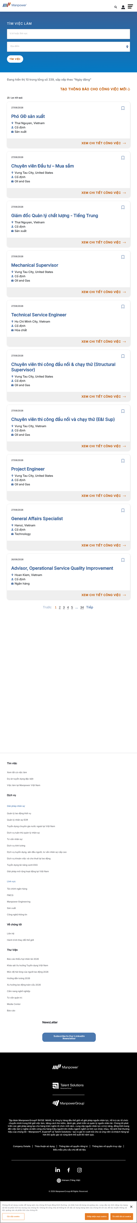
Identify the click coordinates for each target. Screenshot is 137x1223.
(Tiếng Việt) (71, 1180)
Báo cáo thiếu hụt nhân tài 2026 (23, 959)
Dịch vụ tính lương (16, 845)
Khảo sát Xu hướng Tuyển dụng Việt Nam (27, 965)
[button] (130, 6)
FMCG (10, 895)
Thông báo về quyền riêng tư (73, 1146)
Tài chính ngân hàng (17, 888)
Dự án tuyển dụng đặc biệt (20, 778)
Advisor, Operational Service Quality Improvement (62, 568)
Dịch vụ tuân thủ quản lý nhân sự (23, 832)
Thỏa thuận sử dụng (45, 1146)
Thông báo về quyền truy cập (106, 1146)
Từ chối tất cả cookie (121, 1216)
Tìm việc (15, 59)
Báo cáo (11, 1010)
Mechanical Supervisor (34, 265)
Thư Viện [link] (12, 949)
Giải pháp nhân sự (16, 806)
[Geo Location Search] (127, 47)
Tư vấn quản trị (14, 997)
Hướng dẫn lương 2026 (18, 978)
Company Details (21, 1146)
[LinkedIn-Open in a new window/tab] (57, 1169)
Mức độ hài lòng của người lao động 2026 (28, 971)
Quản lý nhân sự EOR (17, 819)
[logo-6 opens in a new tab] (68, 1104)
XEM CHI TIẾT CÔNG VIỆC (101, 143)
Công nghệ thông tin (17, 914)
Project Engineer (28, 469)
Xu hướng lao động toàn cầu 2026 (24, 984)
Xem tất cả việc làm (17, 772)
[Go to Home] (15, 6)
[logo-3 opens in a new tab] (68, 1085)
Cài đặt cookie (13, 1216)
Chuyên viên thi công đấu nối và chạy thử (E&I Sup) (63, 419)
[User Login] (123, 8)
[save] (123, 108)
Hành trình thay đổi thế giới (20, 940)
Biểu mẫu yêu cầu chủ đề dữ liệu (69, 1149)
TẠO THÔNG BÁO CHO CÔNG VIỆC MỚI (93, 89)
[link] (68, 1170)
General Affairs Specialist (37, 518)
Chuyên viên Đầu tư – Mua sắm (42, 166)
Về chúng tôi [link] (14, 924)
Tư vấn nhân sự (14, 839)
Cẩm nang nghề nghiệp (18, 991)
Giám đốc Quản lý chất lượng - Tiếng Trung (54, 215)
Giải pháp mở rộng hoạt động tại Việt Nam (28, 871)
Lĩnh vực (11, 881)
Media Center (14, 1004)
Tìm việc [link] (12, 763)
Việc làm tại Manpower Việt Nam (23, 785)
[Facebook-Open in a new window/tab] (68, 1170)
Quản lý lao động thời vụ (19, 813)
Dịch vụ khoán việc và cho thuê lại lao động (28, 858)
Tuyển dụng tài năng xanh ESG (22, 865)
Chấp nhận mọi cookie (97, 1216)
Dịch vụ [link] (11, 795)
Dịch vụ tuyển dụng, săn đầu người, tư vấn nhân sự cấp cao (37, 852)
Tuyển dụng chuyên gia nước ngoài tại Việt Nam (31, 826)
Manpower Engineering (18, 901)
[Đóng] (131, 1207)
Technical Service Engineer (38, 314)
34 (82, 607)
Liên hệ (10, 933)
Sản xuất (11, 908)
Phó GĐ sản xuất (28, 116)
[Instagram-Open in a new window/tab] (79, 1170)
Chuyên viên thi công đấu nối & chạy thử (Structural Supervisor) (63, 367)
